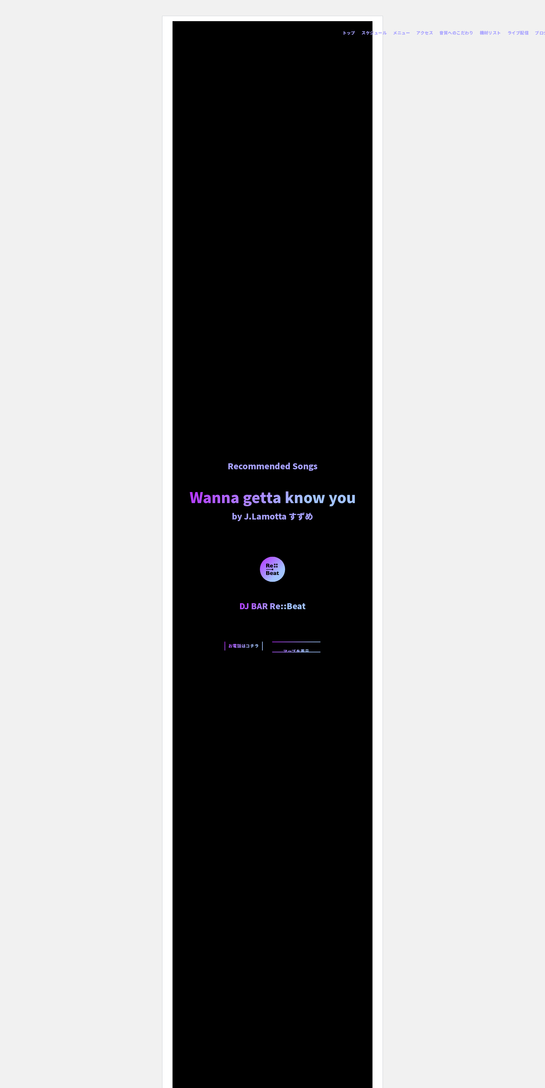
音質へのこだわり (456, 33)
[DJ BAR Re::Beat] (272, 569)
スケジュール (374, 33)
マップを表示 (296, 650)
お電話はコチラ (243, 645)
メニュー (401, 33)
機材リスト (490, 33)
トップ (349, 33)
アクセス (424, 33)
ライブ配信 (518, 33)
